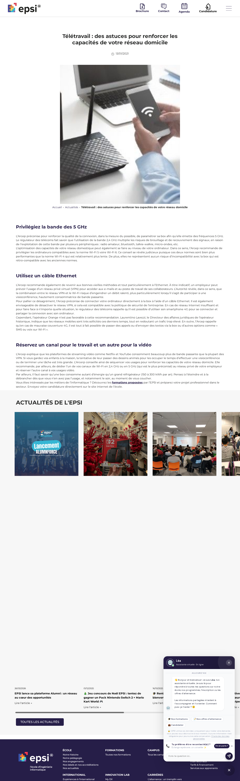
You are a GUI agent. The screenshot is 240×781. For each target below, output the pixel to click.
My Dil (108, 779)
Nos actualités (71, 768)
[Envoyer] (229, 756)
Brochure (142, 11)
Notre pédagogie (72, 758)
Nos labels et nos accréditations (80, 764)
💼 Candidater (175, 725)
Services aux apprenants (204, 768)
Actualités (71, 207)
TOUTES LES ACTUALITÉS (39, 722)
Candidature (208, 11)
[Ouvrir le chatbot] (229, 770)
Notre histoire (70, 754)
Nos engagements (73, 761)
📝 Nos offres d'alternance (207, 719)
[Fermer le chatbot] (229, 663)
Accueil (57, 207)
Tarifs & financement (202, 764)
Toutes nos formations (118, 754)
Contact (163, 11)
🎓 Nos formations (178, 719)
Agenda (184, 11)
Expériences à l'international (78, 779)
